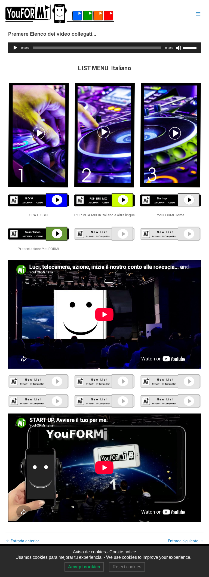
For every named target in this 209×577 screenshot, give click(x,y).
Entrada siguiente (185, 541)
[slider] (190, 47)
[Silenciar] (178, 48)
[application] (104, 47)
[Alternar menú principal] (198, 14)
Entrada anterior (22, 541)
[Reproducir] (15, 48)
